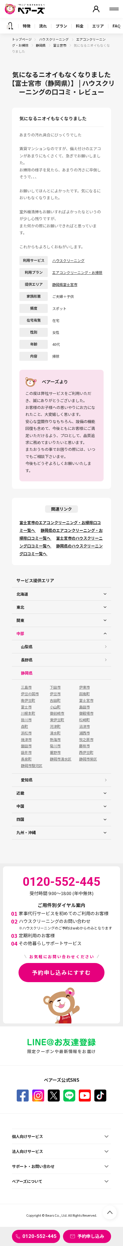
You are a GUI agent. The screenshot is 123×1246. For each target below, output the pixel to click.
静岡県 (41, 45)
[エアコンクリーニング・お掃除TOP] (9, 26)
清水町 (55, 733)
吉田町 (55, 700)
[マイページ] (96, 9)
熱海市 (55, 739)
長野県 (27, 660)
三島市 (26, 687)
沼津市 (84, 726)
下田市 (55, 687)
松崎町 (84, 719)
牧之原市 (86, 739)
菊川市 (55, 745)
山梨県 (27, 646)
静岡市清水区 (60, 759)
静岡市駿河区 (31, 765)
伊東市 (84, 687)
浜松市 (26, 733)
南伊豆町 (28, 700)
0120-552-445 (39, 1236)
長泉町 (26, 759)
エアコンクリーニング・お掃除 (77, 272)
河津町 (55, 726)
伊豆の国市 (30, 693)
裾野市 (55, 752)
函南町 (84, 693)
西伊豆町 (86, 752)
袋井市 (26, 752)
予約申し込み (90, 1236)
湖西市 (84, 733)
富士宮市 (60, 45)
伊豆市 (55, 693)
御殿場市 (86, 713)
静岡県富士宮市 (64, 284)
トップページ (22, 39)
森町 (24, 726)
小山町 (55, 707)
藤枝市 (84, 745)
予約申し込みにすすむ (61, 972)
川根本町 (28, 713)
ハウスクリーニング (54, 39)
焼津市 (26, 739)
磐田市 (26, 745)
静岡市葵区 (88, 759)
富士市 (26, 707)
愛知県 (27, 780)
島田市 (84, 707)
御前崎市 (57, 713)
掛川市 (26, 719)
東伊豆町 (57, 719)
